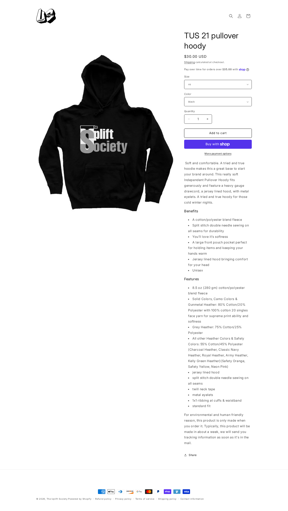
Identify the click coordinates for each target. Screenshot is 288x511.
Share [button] (193, 455)
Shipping (189, 62)
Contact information (192, 498)
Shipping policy (167, 498)
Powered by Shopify (79, 498)
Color (187, 94)
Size (187, 76)
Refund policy (103, 498)
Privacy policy (123, 498)
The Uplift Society (57, 498)
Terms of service (144, 498)
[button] (231, 16)
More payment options (218, 153)
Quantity (189, 111)
